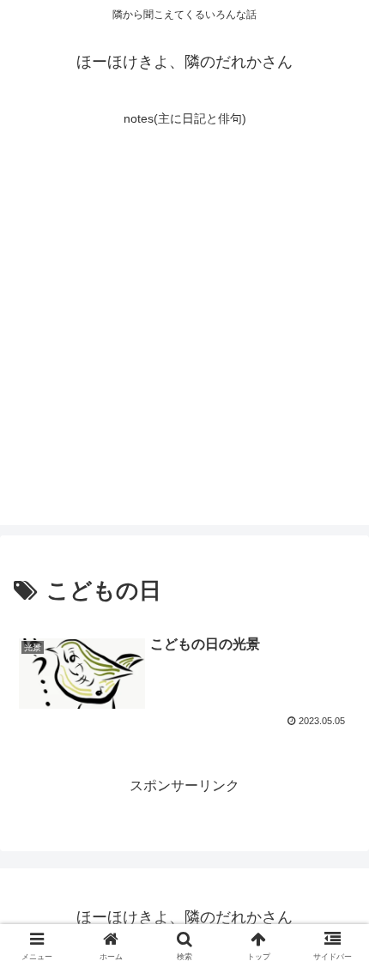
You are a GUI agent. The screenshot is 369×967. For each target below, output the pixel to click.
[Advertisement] (184, 340)
